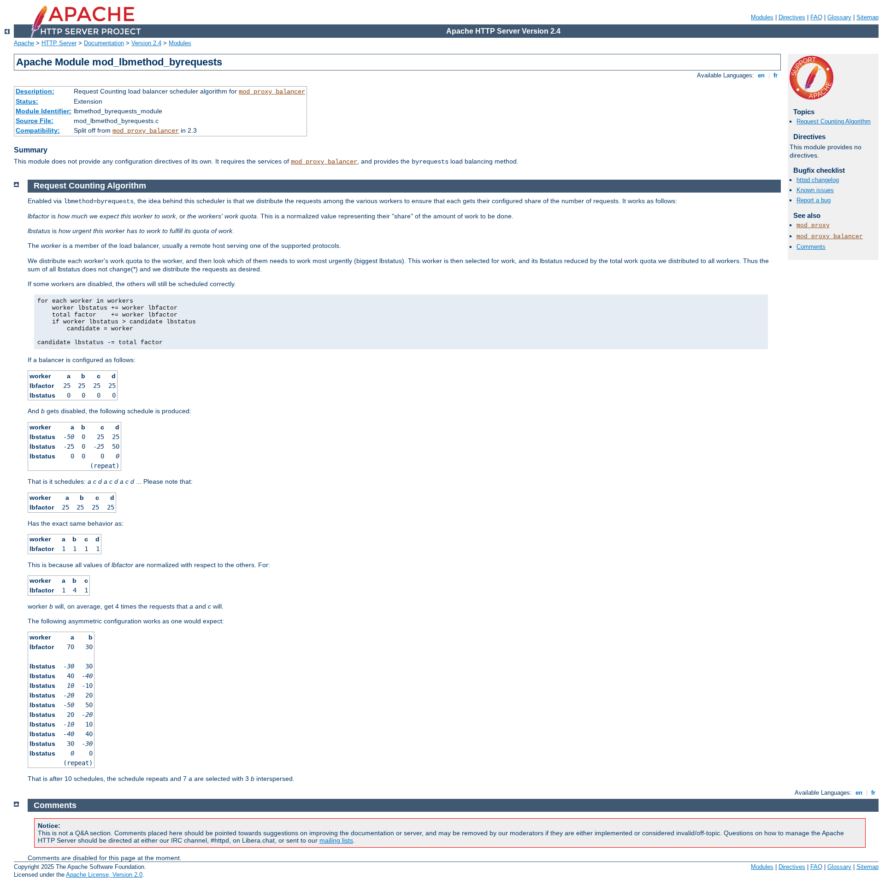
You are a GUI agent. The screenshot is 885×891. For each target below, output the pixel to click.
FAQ (816, 17)
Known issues (815, 190)
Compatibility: (38, 130)
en (761, 75)
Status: (27, 101)
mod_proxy (813, 225)
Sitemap (867, 17)
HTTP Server (59, 43)
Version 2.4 (146, 43)
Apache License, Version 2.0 (104, 874)
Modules (762, 17)
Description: (35, 91)
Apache (24, 43)
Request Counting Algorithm (833, 121)
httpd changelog (817, 179)
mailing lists (336, 840)
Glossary (839, 17)
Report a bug (813, 200)
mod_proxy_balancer (272, 91)
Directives (792, 17)
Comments (811, 246)
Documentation (104, 43)
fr (775, 75)
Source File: (34, 120)
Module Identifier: (43, 111)
